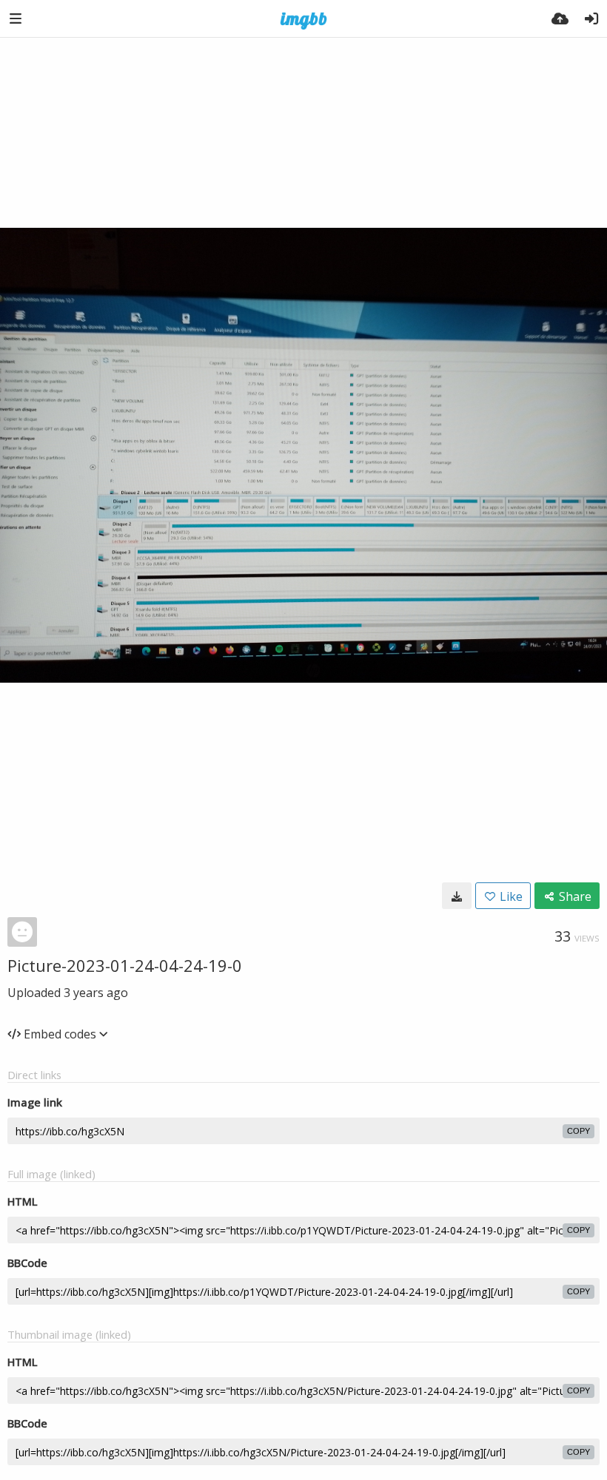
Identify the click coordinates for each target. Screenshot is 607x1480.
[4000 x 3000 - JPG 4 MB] (457, 895)
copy (578, 1130)
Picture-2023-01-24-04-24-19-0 (124, 965)
